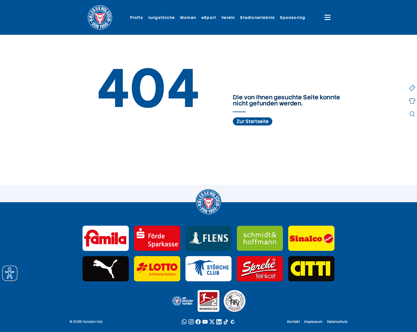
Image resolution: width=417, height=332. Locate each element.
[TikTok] (225, 321)
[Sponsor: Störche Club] (208, 268)
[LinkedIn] (219, 321)
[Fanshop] (412, 101)
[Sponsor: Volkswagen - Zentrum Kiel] (260, 238)
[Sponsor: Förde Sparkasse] (157, 238)
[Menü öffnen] (327, 17)
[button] (9, 273)
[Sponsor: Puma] (106, 268)
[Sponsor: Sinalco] (311, 238)
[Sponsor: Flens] (208, 238)
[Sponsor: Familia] (106, 238)
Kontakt (293, 321)
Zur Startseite (253, 121)
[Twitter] (212, 321)
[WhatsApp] (184, 321)
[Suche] (412, 114)
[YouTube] (205, 321)
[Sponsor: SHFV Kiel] (234, 301)
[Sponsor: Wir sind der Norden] (182, 301)
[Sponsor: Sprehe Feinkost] (260, 268)
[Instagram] (191, 321)
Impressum (313, 321)
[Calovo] (232, 321)
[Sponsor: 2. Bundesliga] (208, 301)
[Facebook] (198, 321)
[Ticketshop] (412, 88)
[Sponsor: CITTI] (311, 268)
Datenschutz (337, 321)
